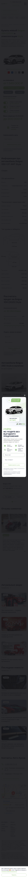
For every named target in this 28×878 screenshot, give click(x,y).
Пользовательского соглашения (9, 472)
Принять (14, 875)
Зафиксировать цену (14, 465)
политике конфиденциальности (9, 871)
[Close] (24, 395)
